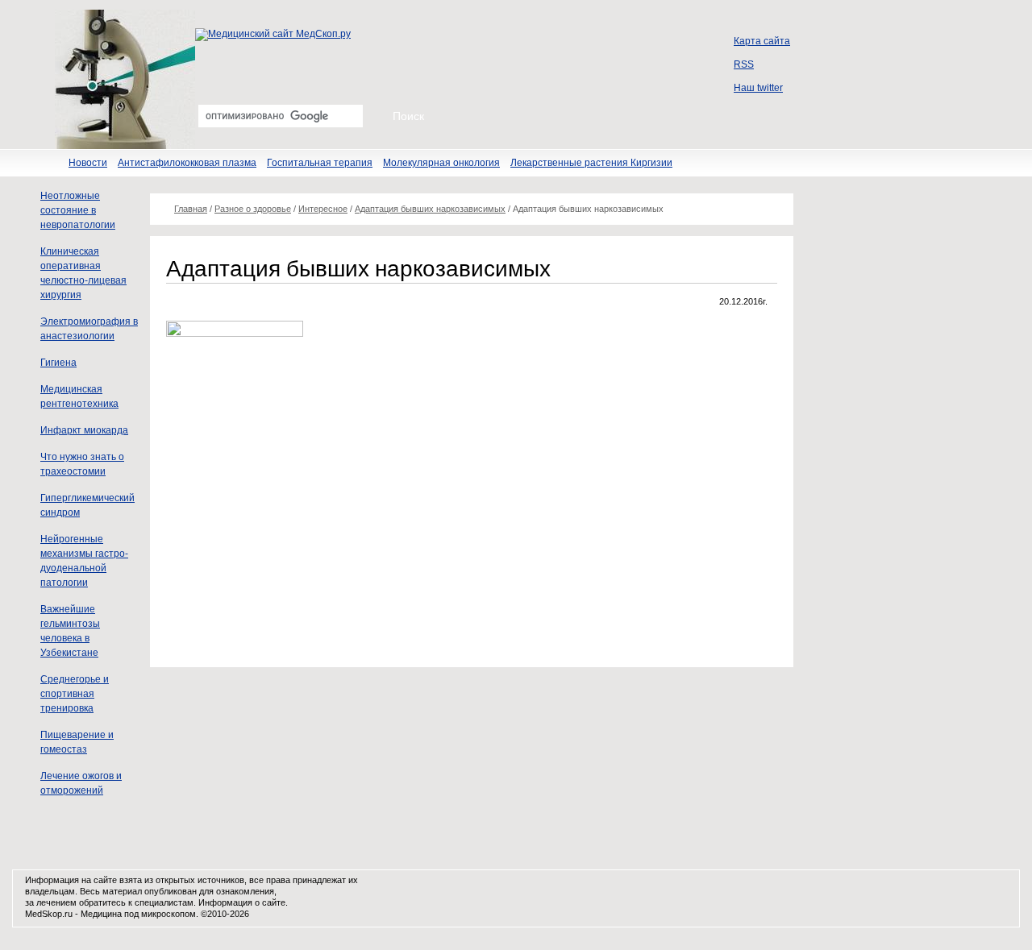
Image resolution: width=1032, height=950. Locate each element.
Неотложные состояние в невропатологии (77, 210)
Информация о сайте (241, 902)
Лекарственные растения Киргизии (591, 162)
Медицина (101, 914)
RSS (744, 64)
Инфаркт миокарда (84, 430)
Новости (88, 162)
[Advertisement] (301, 534)
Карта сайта (762, 41)
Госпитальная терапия (319, 162)
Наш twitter (758, 87)
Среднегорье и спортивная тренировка (74, 694)
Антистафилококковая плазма (187, 162)
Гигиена (58, 362)
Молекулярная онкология (441, 162)
